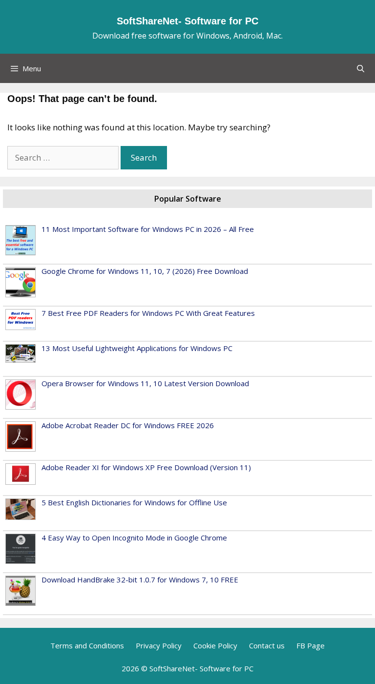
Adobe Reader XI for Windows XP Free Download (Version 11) (146, 467)
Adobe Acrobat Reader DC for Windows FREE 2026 (128, 425)
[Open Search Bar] (360, 68)
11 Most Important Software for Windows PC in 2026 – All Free (148, 229)
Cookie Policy (215, 645)
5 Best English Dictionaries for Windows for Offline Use (134, 502)
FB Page (310, 645)
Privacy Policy (159, 645)
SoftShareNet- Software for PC (187, 21)
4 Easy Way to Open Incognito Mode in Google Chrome (134, 537)
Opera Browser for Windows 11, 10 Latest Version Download (145, 383)
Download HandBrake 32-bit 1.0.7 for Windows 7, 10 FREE (140, 579)
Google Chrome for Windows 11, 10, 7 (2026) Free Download (145, 271)
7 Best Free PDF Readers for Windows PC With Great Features (148, 313)
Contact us (267, 645)
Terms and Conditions (87, 645)
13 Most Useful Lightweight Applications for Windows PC (137, 348)
